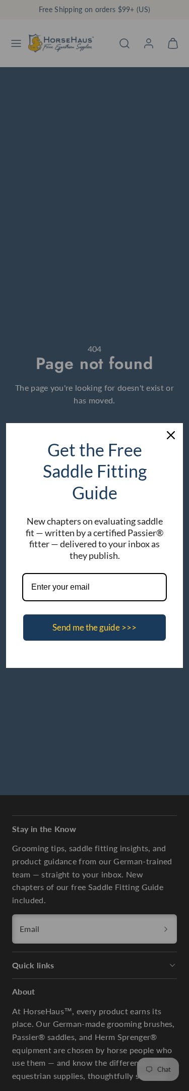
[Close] (171, 435)
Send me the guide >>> (94, 627)
